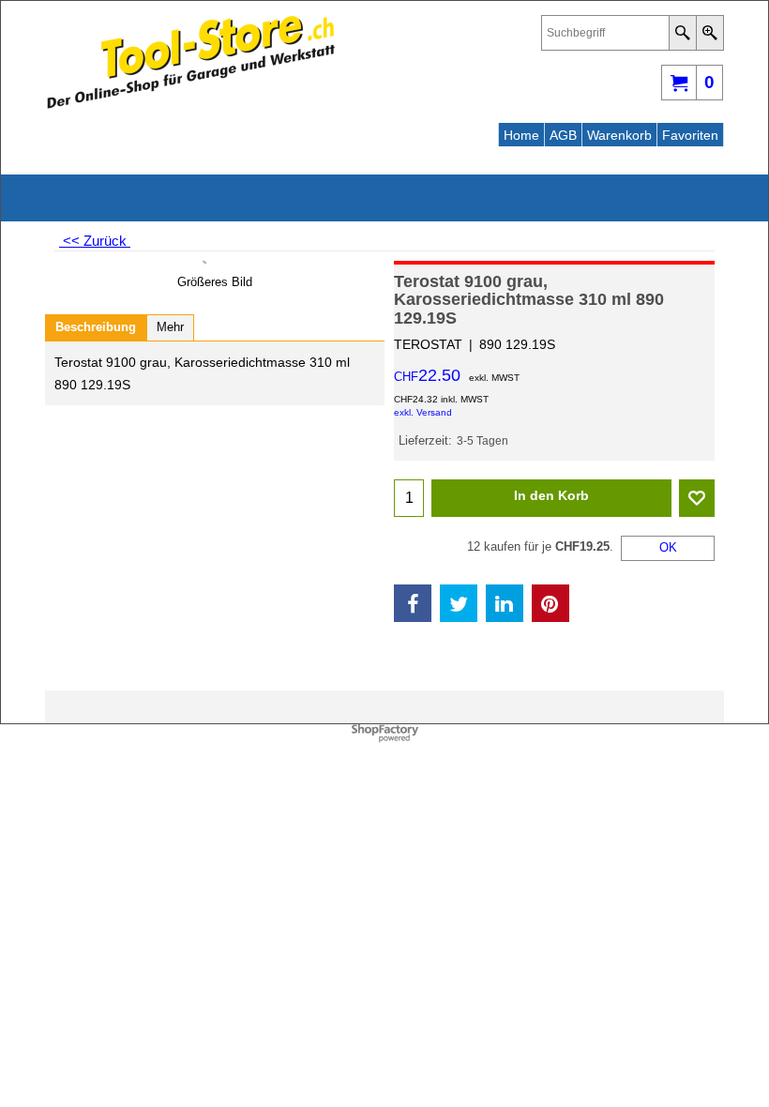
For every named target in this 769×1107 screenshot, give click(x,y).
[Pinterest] (550, 603)
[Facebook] (412, 603)
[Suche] (682, 33)
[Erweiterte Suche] (709, 33)
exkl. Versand (423, 412)
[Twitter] (458, 603)
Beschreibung (95, 327)
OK (668, 547)
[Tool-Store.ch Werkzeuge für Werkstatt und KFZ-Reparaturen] (209, 62)
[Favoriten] (697, 498)
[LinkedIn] (504, 603)
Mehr (170, 327)
